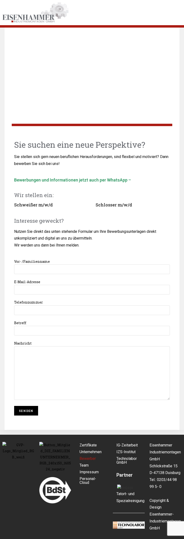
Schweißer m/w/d (33, 205)
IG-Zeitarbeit (127, 445)
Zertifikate (88, 445)
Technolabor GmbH (126, 460)
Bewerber (88, 458)
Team (84, 465)
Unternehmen (91, 452)
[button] (127, 17)
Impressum (89, 472)
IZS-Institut (126, 452)
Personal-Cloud (88, 480)
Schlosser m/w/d (114, 205)
